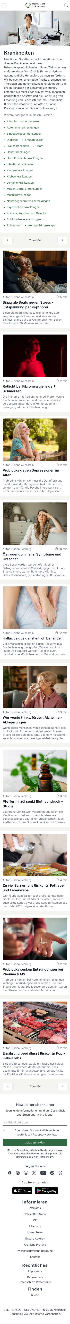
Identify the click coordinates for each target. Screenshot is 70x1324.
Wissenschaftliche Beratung (35, 1250)
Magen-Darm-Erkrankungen (24, 188)
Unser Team (35, 1232)
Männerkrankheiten (19, 195)
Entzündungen (34, 139)
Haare (39, 146)
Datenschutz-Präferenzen (35, 1282)
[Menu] (4, 5)
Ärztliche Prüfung (35, 1244)
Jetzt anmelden (35, 1142)
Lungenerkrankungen (20, 182)
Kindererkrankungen (20, 170)
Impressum (35, 1271)
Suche (35, 1295)
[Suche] (66, 5)
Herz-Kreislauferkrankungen (25, 158)
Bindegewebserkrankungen (24, 133)
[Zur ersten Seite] (8, 240)
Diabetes (12, 139)
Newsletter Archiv (35, 1214)
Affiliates (35, 1208)
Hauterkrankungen (18, 152)
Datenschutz (46, 1156)
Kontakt (35, 1257)
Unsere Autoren (35, 1238)
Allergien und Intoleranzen (23, 121)
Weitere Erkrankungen (42, 225)
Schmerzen (14, 225)
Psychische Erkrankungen (23, 207)
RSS (35, 1220)
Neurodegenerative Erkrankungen (28, 201)
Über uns (35, 1226)
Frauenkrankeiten (18, 146)
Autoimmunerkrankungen (23, 127)
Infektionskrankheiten (20, 164)
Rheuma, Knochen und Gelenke (26, 213)
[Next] (62, 240)
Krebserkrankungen (19, 176)
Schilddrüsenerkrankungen (24, 219)
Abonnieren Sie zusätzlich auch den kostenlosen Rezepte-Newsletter (37, 1132)
